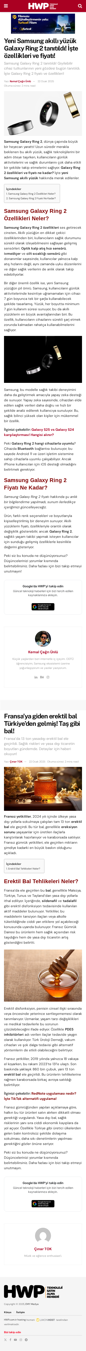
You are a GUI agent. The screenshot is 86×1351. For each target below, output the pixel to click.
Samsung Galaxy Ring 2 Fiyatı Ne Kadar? (32, 198)
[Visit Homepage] (43, 6)
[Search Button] (80, 6)
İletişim (20, 1312)
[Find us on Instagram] (21, 1340)
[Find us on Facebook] (10, 1340)
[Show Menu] (6, 6)
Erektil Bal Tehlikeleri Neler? (24, 868)
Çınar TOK (16, 761)
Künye (7, 1312)
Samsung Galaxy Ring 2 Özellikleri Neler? (32, 193)
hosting (21, 1319)
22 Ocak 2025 (46, 81)
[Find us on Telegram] (26, 1340)
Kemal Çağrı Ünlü (20, 81)
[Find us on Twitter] (5, 1340)
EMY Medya (32, 1304)
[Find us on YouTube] (15, 1340)
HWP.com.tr (10, 1319)
